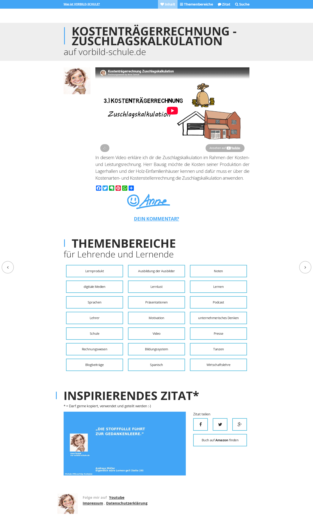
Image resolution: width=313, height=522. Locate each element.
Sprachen (94, 302)
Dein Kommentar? (156, 218)
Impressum (93, 503)
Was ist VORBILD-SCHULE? (82, 4)
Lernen (218, 286)
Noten (218, 271)
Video (157, 333)
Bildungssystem (156, 349)
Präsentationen (156, 302)
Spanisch (156, 365)
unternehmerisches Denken (218, 318)
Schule (94, 333)
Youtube (116, 497)
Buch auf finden (220, 440)
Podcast (218, 302)
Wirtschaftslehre (219, 365)
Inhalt (169, 4)
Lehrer (94, 318)
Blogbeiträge (94, 365)
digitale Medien (94, 286)
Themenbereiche (198, 4)
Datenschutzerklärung (127, 503)
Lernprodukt (94, 271)
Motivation (156, 318)
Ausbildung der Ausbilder (156, 271)
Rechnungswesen (94, 349)
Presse (218, 333)
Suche (243, 4)
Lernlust (156, 286)
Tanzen (218, 349)
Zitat (225, 4)
